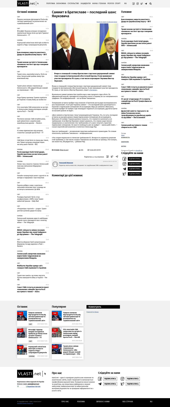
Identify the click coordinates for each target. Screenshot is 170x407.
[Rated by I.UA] (21, 386)
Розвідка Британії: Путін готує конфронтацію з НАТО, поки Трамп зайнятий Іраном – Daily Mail (30, 199)
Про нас (65, 402)
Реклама (81, 402)
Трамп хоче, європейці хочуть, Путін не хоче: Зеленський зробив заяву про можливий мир (32, 76)
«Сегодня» (93, 90)
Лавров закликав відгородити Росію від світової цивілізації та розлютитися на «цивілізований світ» (32, 21)
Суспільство (73, 3)
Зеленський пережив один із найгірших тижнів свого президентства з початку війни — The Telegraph (32, 220)
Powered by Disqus (92, 312)
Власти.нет (64, 150)
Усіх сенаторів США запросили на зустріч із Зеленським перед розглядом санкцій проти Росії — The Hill (32, 109)
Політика (50, 3)
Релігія (110, 3)
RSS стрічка (127, 402)
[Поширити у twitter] (112, 157)
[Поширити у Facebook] (107, 157)
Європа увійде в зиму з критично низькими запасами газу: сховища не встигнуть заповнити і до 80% (31, 187)
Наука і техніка (99, 3)
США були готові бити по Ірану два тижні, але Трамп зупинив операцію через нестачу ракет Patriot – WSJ (32, 142)
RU (125, 3)
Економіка (61, 3)
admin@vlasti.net (33, 384)
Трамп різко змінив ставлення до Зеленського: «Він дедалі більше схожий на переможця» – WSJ (32, 88)
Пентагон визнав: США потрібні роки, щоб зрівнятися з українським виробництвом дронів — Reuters (31, 121)
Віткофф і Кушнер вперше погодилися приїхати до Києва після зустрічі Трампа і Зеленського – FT (33, 33)
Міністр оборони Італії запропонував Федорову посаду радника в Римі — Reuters (31, 244)
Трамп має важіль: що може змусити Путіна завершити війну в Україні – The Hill (32, 278)
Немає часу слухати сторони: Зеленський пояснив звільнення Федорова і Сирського (32, 166)
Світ (18, 17)
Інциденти (86, 3)
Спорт (117, 3)
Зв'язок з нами (103, 402)
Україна (19, 40)
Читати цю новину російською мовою (107, 22)
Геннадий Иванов (66, 163)
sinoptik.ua (138, 150)
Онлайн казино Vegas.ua (25, 403)
